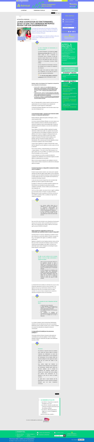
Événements (55, 10)
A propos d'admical (23, 0)
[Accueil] (23, 5)
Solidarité (64, 60)
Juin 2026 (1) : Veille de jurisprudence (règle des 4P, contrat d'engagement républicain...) (49, 411)
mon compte (74, 3)
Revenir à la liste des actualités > (47, 414)
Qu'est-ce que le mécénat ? (20, 436)
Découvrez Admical (20, 434)
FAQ (66, 0)
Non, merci (81, 439)
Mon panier (73, 6)
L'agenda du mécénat (69, 21)
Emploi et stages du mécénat (30, 435)
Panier (76, 0)
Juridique (66, 57)
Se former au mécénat (31, 436)
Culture (65, 49)
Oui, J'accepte (74, 439)
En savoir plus (31, 440)
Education (71, 49)
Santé (73, 58)
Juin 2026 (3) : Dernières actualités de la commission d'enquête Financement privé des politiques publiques (50, 406)
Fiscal (63, 50)
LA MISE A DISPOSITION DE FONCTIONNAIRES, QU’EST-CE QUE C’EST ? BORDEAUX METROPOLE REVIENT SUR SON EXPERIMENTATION (35, 23)
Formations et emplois (39, 10)
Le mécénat (24, 10)
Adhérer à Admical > (70, 38)
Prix (70, 58)
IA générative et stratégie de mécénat (70, 93)
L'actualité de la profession (23, 19)
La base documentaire (69, 19)
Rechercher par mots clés (69, 63)
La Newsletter (68, 24)
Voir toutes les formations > (71, 78)
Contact (71, 0)
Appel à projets (67, 45)
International (65, 55)
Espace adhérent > (69, 36)
